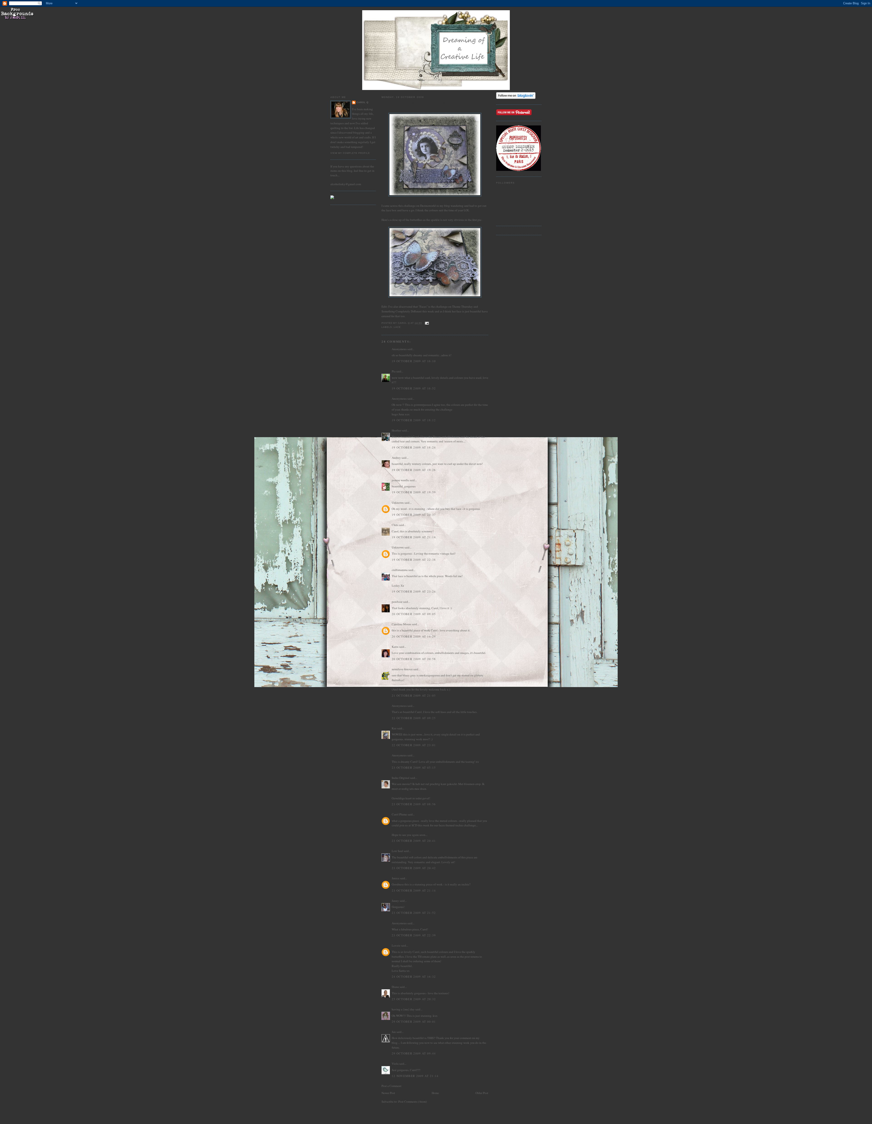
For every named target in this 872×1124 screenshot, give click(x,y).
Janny (395, 901)
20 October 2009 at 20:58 (414, 659)
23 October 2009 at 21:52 (414, 913)
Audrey (396, 458)
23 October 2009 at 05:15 (414, 767)
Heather (396, 430)
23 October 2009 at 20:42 (414, 868)
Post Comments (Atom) (412, 1101)
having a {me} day (403, 1009)
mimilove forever (402, 669)
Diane (395, 987)
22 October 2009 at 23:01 (414, 745)
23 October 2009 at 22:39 (414, 935)
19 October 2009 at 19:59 (414, 492)
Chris (395, 525)
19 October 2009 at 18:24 (414, 447)
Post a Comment (391, 1086)
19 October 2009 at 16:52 (414, 388)
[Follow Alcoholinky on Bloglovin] (515, 98)
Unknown (398, 503)
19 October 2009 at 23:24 (414, 591)
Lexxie (396, 945)
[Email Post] (427, 323)
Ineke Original (400, 778)
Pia (394, 371)
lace (397, 327)
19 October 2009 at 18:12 (414, 420)
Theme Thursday (462, 306)
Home (435, 1093)
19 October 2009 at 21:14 (414, 537)
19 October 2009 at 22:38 (414, 560)
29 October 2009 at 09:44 (414, 1053)
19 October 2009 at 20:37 (414, 515)
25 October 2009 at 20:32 (414, 999)
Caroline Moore (401, 624)
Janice (395, 878)
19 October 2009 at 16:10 (414, 361)
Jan (394, 1032)
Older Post (482, 1093)
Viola (395, 1064)
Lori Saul (397, 851)
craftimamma (400, 570)
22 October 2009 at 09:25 (414, 718)
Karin (395, 647)
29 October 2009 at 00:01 (414, 1021)
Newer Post (388, 1093)
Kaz (394, 728)
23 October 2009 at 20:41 (414, 841)
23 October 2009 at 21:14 (414, 890)
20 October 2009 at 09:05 (414, 614)
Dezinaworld (428, 206)
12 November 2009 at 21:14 (415, 1076)
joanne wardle (400, 480)
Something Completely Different (402, 311)
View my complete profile (350, 153)
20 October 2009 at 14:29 (414, 636)
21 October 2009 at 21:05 (414, 695)
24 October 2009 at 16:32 (414, 976)
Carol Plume (399, 814)
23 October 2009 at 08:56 (414, 804)
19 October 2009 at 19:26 (414, 470)
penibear (397, 602)
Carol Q (363, 102)
